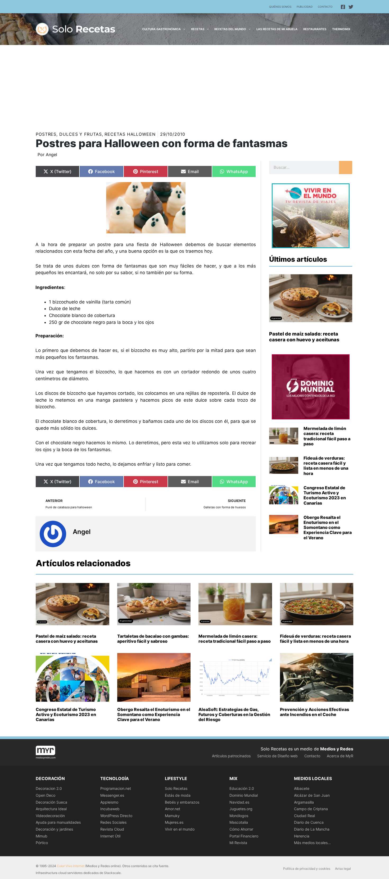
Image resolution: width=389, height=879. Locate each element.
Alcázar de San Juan (312, 795)
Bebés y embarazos (182, 802)
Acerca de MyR (340, 756)
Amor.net (172, 808)
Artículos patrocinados (231, 756)
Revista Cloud (112, 829)
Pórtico (42, 842)
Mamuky (172, 815)
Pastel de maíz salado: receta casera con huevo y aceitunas (304, 336)
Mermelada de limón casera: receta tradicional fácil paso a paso (327, 436)
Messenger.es (112, 795)
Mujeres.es (174, 822)
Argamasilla (304, 802)
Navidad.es (239, 802)
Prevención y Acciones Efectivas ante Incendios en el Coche (314, 712)
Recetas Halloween (130, 134)
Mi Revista (238, 842)
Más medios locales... (312, 842)
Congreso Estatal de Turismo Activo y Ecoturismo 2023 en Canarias (325, 495)
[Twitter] (351, 6)
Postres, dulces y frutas (69, 134)
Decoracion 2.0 (49, 788)
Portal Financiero (243, 836)
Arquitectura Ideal (51, 808)
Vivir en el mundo (180, 829)
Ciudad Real (304, 815)
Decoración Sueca (51, 802)
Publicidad (305, 6)
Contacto (325, 6)
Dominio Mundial (243, 795)
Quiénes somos (280, 6)
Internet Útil (110, 836)
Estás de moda (178, 795)
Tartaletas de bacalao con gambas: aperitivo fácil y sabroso (153, 638)
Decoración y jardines (54, 829)
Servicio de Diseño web (277, 756)
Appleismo (109, 802)
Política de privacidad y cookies (306, 869)
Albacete (301, 788)
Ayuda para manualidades (58, 822)
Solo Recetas (176, 788)
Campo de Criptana (311, 808)
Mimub (41, 836)
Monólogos (238, 815)
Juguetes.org (240, 808)
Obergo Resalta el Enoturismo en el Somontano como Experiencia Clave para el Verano (328, 527)
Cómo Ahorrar (241, 829)
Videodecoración (50, 815)
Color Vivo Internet (70, 866)
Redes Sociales (113, 822)
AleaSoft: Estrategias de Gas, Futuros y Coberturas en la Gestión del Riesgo (234, 714)
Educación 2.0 (241, 788)
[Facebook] (343, 6)
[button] (183, 29)
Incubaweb (110, 808)
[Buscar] (345, 167)
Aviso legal (343, 869)
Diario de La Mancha (311, 829)
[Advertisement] (194, 85)
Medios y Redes (336, 748)
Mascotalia (238, 822)
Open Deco (45, 795)
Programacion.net (115, 788)
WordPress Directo (116, 815)
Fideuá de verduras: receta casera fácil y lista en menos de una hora (326, 465)
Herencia (301, 836)
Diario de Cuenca (309, 822)
